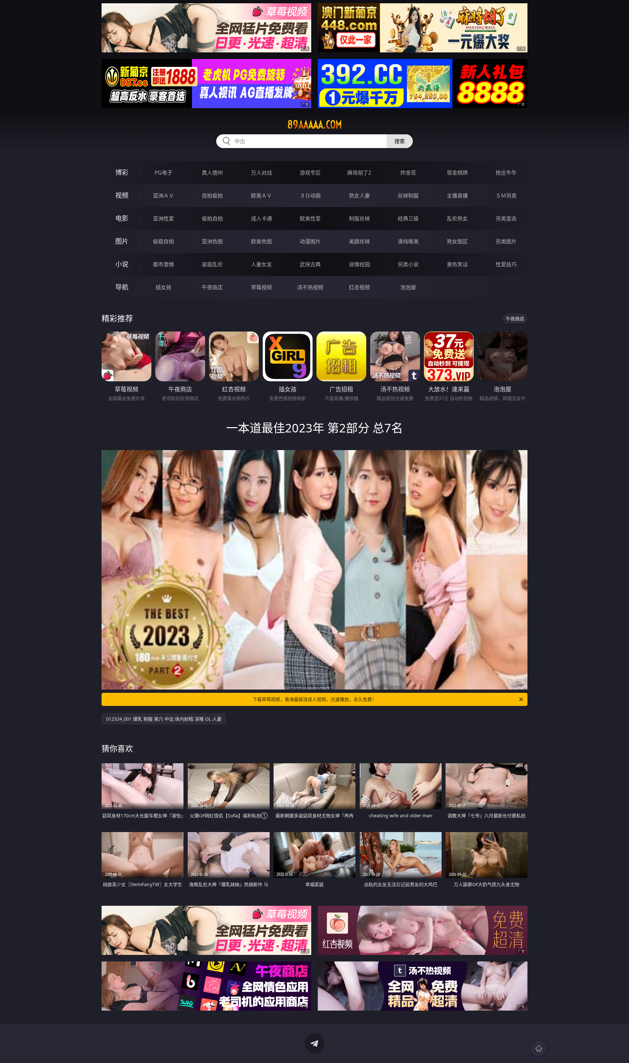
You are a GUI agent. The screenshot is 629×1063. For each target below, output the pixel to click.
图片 (121, 241)
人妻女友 (261, 264)
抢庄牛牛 (506, 172)
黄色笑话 (457, 264)
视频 (121, 195)
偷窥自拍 (163, 241)
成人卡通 (261, 218)
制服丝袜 (359, 218)
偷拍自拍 (212, 218)
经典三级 (408, 218)
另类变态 (506, 218)
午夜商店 (212, 287)
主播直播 (457, 195)
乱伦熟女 (457, 218)
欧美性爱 (310, 218)
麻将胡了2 (359, 172)
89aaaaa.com (314, 124)
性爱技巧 (506, 264)
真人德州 (212, 172)
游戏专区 (310, 172)
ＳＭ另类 (506, 195)
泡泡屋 (408, 287)
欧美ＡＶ (261, 195)
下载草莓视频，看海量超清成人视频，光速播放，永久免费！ (314, 699)
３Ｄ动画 (310, 195)
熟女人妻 (359, 195)
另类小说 (408, 264)
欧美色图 (261, 241)
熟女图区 (457, 241)
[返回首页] (538, 1048)
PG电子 (163, 172)
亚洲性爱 (163, 218)
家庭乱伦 (212, 264)
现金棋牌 (457, 172)
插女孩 (163, 287)
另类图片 (506, 241)
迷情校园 (359, 264)
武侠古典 (310, 264)
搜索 (399, 141)
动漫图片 (310, 241)
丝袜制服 (408, 195)
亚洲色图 (212, 241)
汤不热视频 (310, 287)
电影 (121, 218)
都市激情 (163, 264)
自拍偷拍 (212, 195)
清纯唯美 (408, 241)
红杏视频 (359, 287)
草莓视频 (261, 287)
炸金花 (408, 172)
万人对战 (261, 172)
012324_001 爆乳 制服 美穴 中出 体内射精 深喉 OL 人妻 (163, 719)
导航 (121, 287)
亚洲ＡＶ (163, 195)
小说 (121, 264)
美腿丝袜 (359, 241)
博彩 (121, 172)
